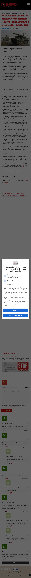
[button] (15, 284)
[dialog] (16, 289)
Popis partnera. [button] (13, 295)
